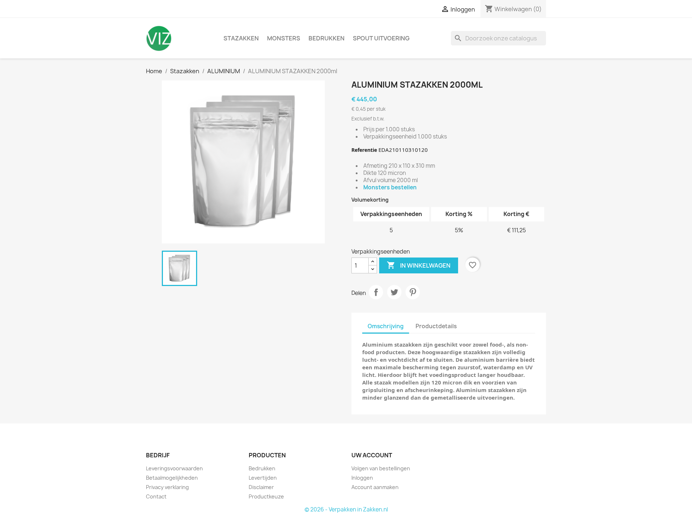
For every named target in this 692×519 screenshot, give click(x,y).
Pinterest (412, 292)
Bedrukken (327, 38)
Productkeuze (266, 496)
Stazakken (241, 38)
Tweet (394, 292)
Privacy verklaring (167, 487)
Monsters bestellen (390, 187)
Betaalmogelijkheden (172, 477)
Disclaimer (261, 487)
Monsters (283, 38)
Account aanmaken (375, 487)
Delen (376, 292)
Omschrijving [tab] (386, 326)
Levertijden (263, 477)
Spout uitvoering (381, 38)
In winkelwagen (419, 265)
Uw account (371, 455)
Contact (156, 496)
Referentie (364, 149)
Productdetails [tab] (436, 326)
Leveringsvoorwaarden (174, 468)
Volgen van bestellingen (380, 468)
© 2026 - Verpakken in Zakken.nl (346, 509)
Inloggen (362, 477)
